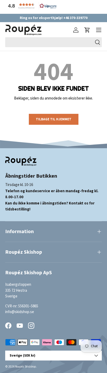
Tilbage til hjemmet (53, 119)
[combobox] (53, 42)
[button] (31, 6)
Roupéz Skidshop (25, 366)
